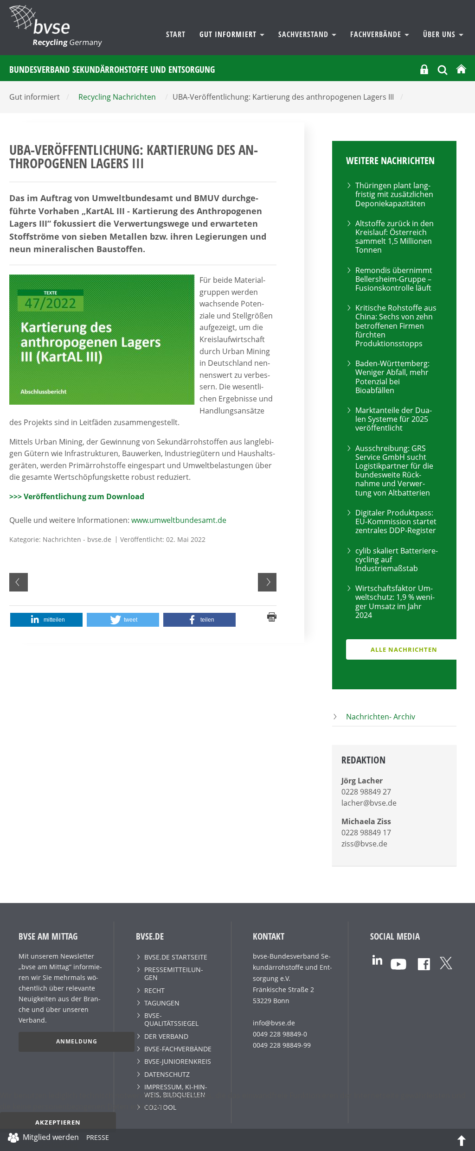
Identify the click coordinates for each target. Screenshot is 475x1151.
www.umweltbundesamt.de (178, 520)
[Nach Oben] (461, 1140)
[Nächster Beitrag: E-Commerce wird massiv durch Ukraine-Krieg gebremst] (267, 582)
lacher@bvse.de (369, 803)
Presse (97, 1139)
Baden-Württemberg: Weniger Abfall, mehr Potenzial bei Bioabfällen (392, 376)
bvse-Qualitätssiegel (171, 1019)
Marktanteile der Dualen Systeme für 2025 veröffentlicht (393, 419)
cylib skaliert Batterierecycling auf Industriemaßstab (396, 559)
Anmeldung (76, 1041)
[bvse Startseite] (461, 69)
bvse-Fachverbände (178, 1048)
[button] (46, 620)
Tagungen (162, 1002)
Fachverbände (377, 34)
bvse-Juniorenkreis (177, 1061)
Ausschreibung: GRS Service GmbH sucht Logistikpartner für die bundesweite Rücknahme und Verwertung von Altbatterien (394, 470)
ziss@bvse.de (364, 844)
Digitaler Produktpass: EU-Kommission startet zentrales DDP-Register (395, 521)
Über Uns (440, 34)
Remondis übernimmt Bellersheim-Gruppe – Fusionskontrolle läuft (393, 279)
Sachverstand (304, 34)
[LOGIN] (424, 69)
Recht (154, 990)
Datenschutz (167, 1074)
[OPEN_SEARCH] (442, 69)
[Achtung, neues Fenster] (377, 958)
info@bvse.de (274, 1022)
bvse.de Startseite (175, 957)
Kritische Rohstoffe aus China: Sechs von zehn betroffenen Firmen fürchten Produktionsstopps (395, 326)
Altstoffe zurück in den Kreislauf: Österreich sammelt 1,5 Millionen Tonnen (394, 236)
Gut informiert (229, 34)
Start (176, 34)
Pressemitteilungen (173, 973)
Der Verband (166, 1036)
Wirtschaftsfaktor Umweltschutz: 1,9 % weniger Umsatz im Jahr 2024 (395, 601)
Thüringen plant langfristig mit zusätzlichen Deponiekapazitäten (394, 194)
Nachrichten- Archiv (380, 717)
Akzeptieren (58, 1122)
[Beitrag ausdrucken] (271, 616)
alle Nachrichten (404, 649)
